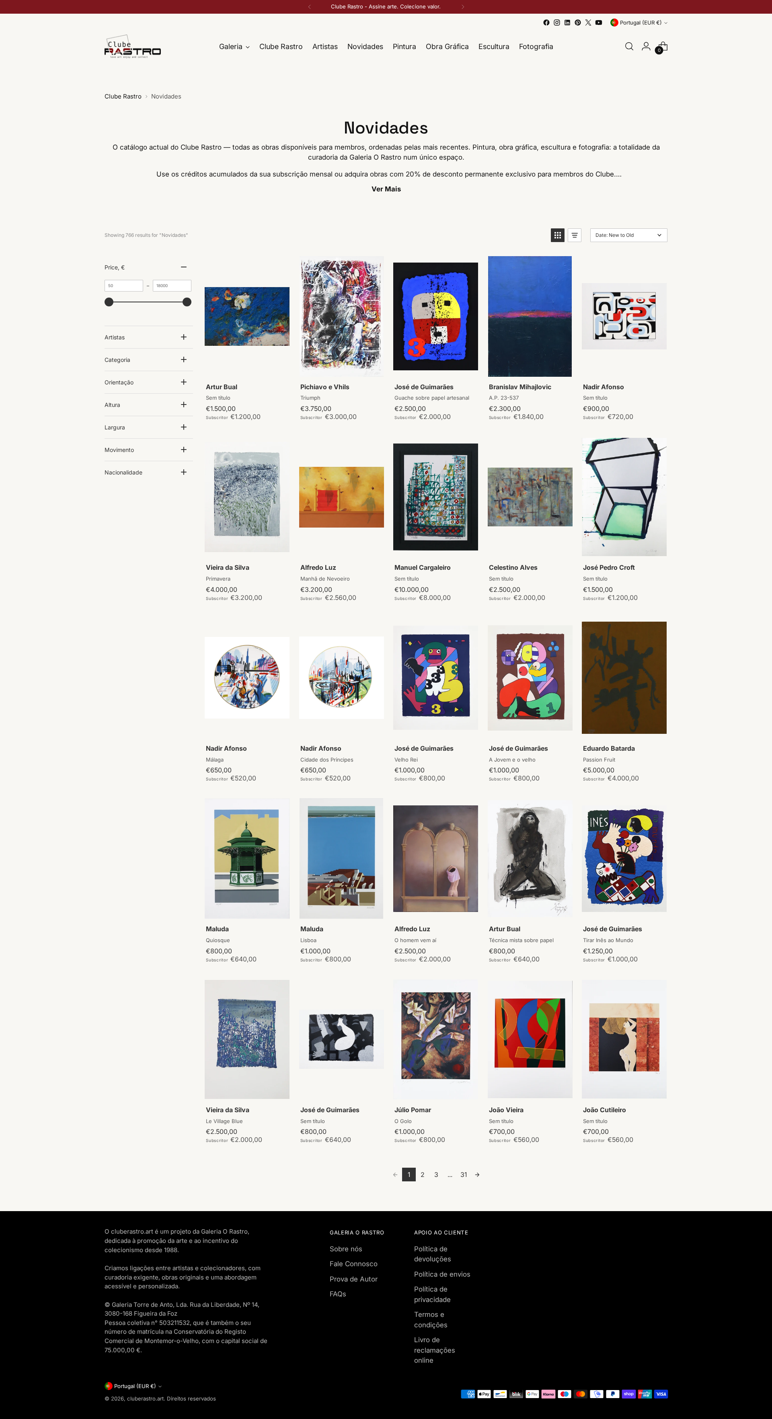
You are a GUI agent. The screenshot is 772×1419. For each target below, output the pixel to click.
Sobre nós (346, 1249)
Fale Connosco (354, 1264)
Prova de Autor (354, 1279)
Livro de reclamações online (434, 1350)
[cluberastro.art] (133, 46)
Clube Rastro (123, 96)
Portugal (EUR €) (641, 22)
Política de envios (442, 1274)
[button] (558, 235)
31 (463, 1175)
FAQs (338, 1294)
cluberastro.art (145, 1398)
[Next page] (477, 1174)
